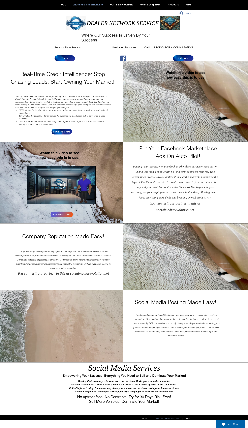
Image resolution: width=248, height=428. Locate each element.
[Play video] (61, 185)
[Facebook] (123, 58)
